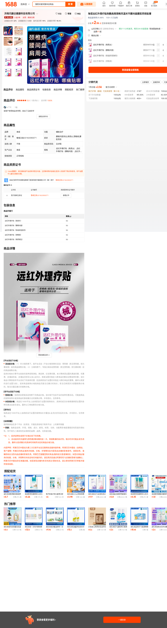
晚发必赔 (95, 35)
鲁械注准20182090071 (64, 180)
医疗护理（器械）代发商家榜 (100, 91)
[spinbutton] (163, 44)
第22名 (117, 91)
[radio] (18, 100)
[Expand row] (7, 195)
